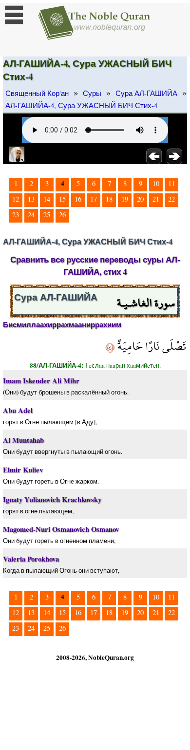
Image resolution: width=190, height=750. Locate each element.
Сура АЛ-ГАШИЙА (146, 93)
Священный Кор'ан (37, 93)
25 (46, 214)
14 (46, 199)
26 (62, 214)
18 (109, 199)
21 (155, 199)
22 (171, 199)
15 (62, 199)
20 (140, 199)
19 (124, 199)
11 (171, 183)
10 (155, 183)
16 (78, 199)
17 (93, 199)
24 (31, 214)
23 (15, 214)
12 (15, 199)
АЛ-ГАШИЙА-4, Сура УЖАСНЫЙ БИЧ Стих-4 (81, 105)
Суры (92, 93)
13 (31, 199)
